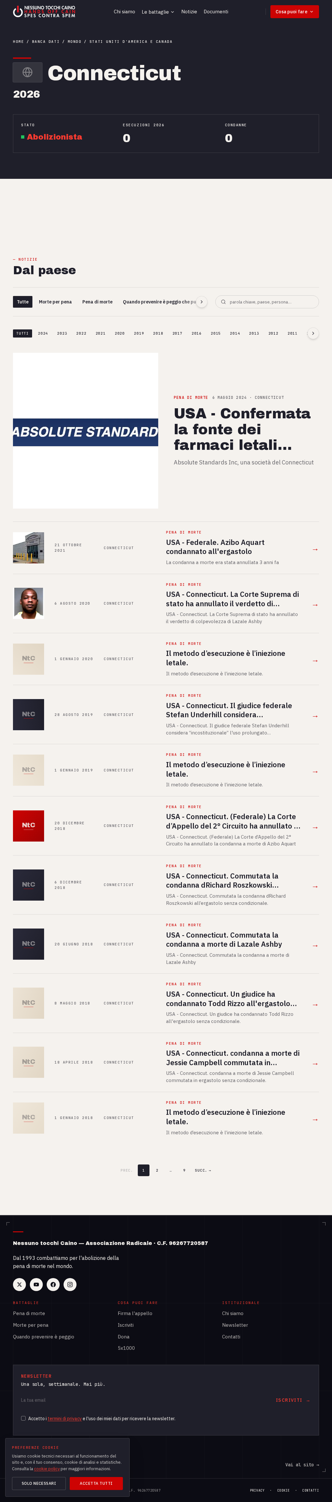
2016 (197, 333)
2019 (139, 333)
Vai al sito (302, 1465)
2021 (101, 333)
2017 (177, 333)
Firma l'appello (135, 1313)
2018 (158, 333)
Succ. (203, 1170)
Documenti (216, 11)
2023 (62, 333)
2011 (293, 333)
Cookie (283, 1490)
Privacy (257, 1490)
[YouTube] (36, 1284)
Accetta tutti (96, 1483)
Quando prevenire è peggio (43, 1337)
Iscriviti (126, 1325)
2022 (81, 333)
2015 (216, 333)
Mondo (75, 41)
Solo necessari (39, 1483)
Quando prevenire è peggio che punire (164, 302)
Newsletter (235, 1325)
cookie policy (47, 1468)
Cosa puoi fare (291, 12)
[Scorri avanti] (202, 302)
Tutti (22, 333)
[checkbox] (23, 1418)
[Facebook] (53, 1284)
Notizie (189, 11)
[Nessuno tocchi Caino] (45, 11)
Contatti (231, 1337)
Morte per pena (55, 302)
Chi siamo (124, 11)
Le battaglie (155, 12)
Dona (123, 1337)
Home (18, 41)
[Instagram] (70, 1284)
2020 (120, 333)
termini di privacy (65, 1419)
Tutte (23, 302)
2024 (43, 333)
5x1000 (126, 1348)
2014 (235, 333)
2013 (254, 333)
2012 (273, 333)
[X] (19, 1284)
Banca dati (46, 41)
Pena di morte (97, 302)
